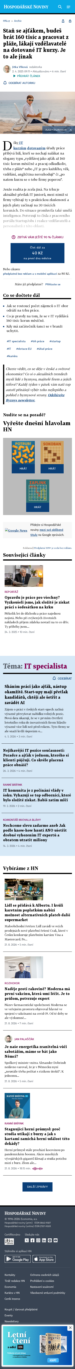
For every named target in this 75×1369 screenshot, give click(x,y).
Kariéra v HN (12, 1293)
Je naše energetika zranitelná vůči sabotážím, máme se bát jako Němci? (36, 1051)
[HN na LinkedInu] (44, 1240)
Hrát (23, 468)
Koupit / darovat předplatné (21, 1309)
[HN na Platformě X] (27, 1240)
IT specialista (45, 666)
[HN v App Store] (44, 1259)
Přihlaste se (52, 284)
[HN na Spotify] (50, 1240)
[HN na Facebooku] (32, 1240)
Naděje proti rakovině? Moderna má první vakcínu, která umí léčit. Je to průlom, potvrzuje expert (37, 993)
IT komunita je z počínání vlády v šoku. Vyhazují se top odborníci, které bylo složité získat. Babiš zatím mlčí (37, 795)
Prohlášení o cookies (42, 1281)
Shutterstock (60, 130)
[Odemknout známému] (70, 21)
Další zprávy (37, 1186)
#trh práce (37, 341)
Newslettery (12, 1321)
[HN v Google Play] (18, 1259)
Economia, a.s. (29, 1219)
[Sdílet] (63, 21)
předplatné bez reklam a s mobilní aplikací (30, 273)
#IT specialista (16, 341)
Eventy (9, 1315)
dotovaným (36, 148)
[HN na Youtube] (56, 1240)
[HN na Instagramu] (38, 1240)
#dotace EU (24, 348)
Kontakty (10, 1275)
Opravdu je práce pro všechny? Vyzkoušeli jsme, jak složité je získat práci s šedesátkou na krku (37, 602)
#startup (55, 341)
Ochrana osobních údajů (44, 1275)
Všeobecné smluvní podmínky (47, 1293)
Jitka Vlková (20, 66)
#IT (9, 348)
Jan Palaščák (24, 1039)
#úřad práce (44, 348)
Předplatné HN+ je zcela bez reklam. (53, 547)
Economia (10, 1287)
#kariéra (12, 356)
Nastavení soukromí (41, 1287)
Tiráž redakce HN (15, 1281)
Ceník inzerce (12, 1299)
